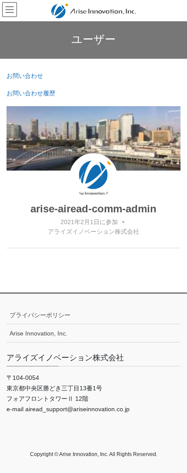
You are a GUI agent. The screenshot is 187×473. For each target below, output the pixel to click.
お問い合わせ (25, 75)
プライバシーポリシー (40, 315)
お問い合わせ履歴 (31, 93)
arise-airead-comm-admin (93, 209)
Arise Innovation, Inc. (38, 333)
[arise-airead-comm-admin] (93, 177)
